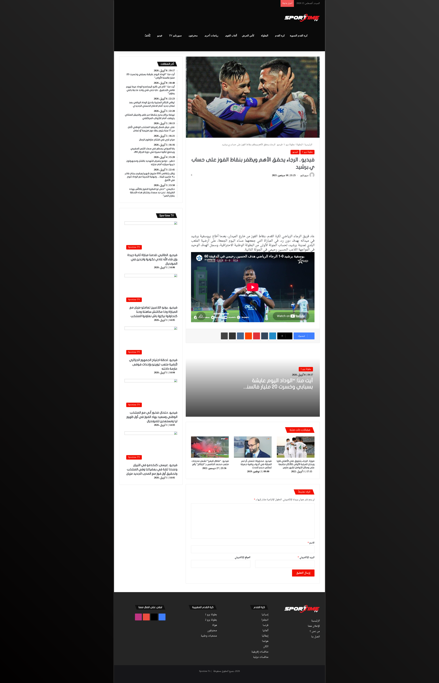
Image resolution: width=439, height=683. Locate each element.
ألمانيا (265, 630)
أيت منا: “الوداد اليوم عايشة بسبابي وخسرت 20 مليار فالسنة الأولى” (278, 387)
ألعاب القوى (231, 35)
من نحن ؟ (315, 631)
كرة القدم (280, 35)
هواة (214, 625)
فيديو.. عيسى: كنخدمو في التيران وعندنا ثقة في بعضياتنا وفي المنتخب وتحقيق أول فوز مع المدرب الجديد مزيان (151, 469)
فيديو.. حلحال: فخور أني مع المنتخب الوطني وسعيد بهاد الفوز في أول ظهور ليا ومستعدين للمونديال (151, 417)
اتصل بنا (315, 637)
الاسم (311, 543)
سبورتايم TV (175, 35)
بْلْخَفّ (147, 35)
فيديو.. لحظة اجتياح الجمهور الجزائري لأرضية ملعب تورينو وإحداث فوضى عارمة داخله (153, 364)
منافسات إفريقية (259, 652)
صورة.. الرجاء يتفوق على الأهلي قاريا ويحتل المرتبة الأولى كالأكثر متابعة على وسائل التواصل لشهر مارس (296, 464)
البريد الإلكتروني (306, 557)
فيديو (159, 35)
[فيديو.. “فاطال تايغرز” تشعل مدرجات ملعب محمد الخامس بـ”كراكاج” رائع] (210, 447)
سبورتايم (304, 175)
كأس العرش (248, 35)
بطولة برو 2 (211, 620)
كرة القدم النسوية (299, 35)
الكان (265, 646)
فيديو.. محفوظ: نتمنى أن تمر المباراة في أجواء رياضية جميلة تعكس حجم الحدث (256, 464)
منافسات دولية (260, 657)
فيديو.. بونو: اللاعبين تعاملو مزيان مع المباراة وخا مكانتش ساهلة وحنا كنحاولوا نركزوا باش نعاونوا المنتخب (153, 312)
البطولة (264, 35)
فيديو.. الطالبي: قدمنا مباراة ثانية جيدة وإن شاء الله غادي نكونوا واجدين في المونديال (152, 259)
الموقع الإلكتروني (242, 557)
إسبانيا (265, 615)
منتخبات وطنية (209, 636)
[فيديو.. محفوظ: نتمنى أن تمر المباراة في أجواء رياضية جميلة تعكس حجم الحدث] (253, 447)
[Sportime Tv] (302, 18)
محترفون (193, 35)
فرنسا (265, 625)
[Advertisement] (185, 18)
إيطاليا (265, 636)
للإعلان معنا (314, 626)
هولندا (265, 641)
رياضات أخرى (211, 35)
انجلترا (265, 620)
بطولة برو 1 (289, 144)
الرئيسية (308, 144)
